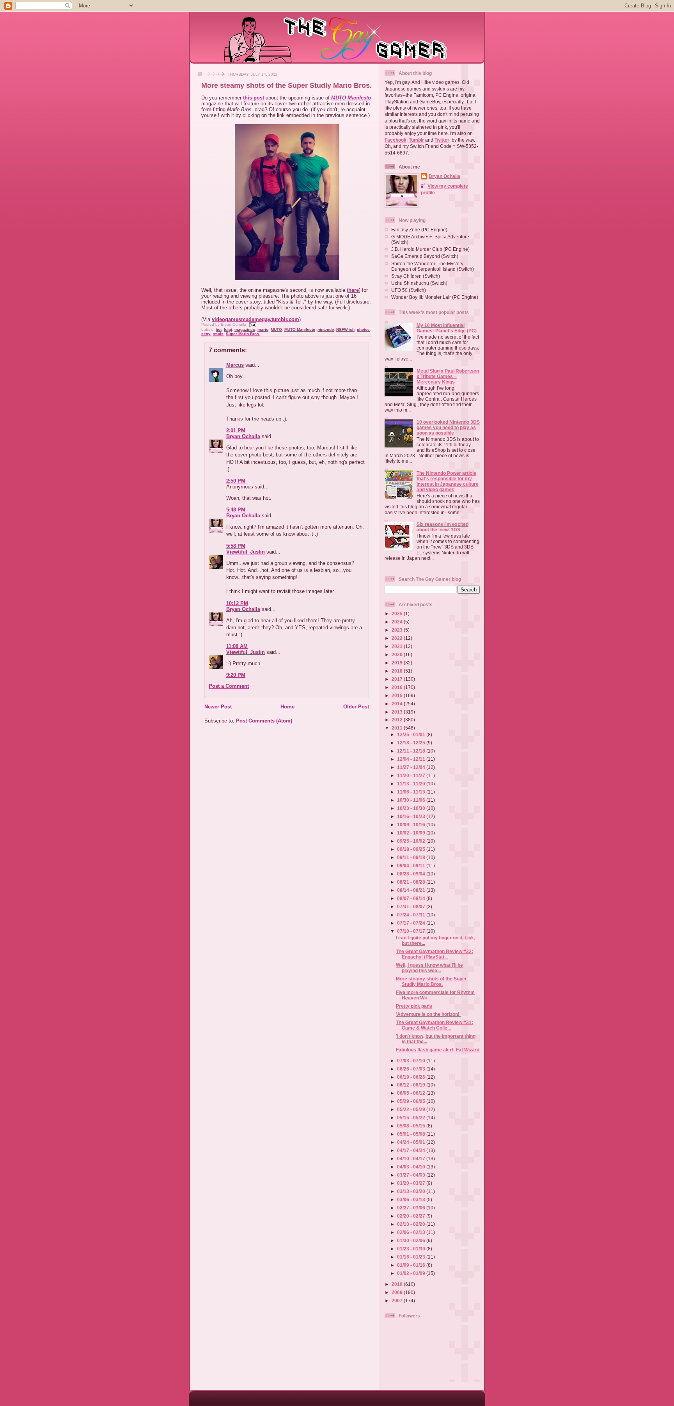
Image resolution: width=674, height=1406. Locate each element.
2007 (398, 1300)
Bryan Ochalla (243, 436)
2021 (398, 646)
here (353, 290)
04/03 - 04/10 (411, 1166)
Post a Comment (229, 686)
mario (262, 329)
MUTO (276, 329)
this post (253, 98)
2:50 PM (235, 481)
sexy (206, 334)
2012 (398, 719)
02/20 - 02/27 (411, 1215)
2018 (398, 670)
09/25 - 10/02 (411, 840)
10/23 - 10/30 (411, 808)
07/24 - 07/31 (411, 914)
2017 (398, 679)
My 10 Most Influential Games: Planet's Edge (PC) (447, 328)
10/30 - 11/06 (411, 799)
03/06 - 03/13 (411, 1199)
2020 (398, 654)
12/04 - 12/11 (411, 759)
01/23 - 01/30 (411, 1248)
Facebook (395, 139)
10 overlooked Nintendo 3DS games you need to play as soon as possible (448, 427)
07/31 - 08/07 (411, 906)
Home (287, 707)
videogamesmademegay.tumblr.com (255, 319)
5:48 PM (235, 510)
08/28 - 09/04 (411, 873)
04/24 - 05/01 (411, 1142)
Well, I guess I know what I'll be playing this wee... (429, 967)
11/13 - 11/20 (411, 783)
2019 (398, 662)
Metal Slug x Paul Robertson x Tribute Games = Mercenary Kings (448, 376)
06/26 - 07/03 (411, 1068)
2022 (398, 638)
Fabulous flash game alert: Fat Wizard (437, 1049)
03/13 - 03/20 (411, 1191)
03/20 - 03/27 (411, 1183)
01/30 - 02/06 (411, 1240)
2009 (398, 1292)
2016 (398, 687)
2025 (398, 613)
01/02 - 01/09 (411, 1273)
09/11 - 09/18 (411, 857)
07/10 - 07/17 (411, 931)
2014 (398, 703)
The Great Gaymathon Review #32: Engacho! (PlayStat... (434, 954)
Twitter (442, 139)
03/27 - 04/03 (411, 1174)
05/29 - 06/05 (411, 1101)
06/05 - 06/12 (411, 1092)
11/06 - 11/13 (411, 791)
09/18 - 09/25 (411, 849)
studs (218, 334)
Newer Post (218, 707)
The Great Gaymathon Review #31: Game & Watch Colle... (434, 1025)
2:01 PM (235, 430)
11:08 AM (237, 646)
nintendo (325, 329)
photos (363, 329)
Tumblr (416, 139)
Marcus (235, 365)
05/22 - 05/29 (411, 1109)
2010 (398, 1284)
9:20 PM (235, 675)
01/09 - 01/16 (411, 1265)
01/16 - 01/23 (411, 1256)
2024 (398, 621)
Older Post (356, 707)
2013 (398, 711)
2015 (398, 695)
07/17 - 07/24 (411, 922)
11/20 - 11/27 (411, 775)
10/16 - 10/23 (411, 816)
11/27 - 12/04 (411, 767)
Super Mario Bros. (243, 334)
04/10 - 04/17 (411, 1158)
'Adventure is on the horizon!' (428, 1014)
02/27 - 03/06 (411, 1207)
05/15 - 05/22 (411, 1117)
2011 (398, 727)
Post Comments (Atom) (264, 721)
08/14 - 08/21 (411, 890)
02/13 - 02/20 (411, 1224)
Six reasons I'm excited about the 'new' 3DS (442, 527)
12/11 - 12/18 (411, 750)
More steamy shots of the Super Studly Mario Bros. (286, 85)
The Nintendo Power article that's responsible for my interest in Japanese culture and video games (448, 481)
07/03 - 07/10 (411, 1060)
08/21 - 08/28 (411, 881)
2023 (398, 629)
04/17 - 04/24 (411, 1150)
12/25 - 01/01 (411, 734)
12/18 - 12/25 (411, 742)
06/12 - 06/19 (411, 1084)
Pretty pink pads (414, 1005)
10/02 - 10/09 (411, 832)
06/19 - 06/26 (411, 1076)
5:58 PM (235, 546)
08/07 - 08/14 (411, 898)
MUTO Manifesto (351, 98)
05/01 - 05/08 (411, 1133)
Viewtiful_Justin (245, 552)
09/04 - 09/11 (411, 865)
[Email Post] (251, 324)
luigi (228, 329)
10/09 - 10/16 (411, 824)
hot (219, 329)
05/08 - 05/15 (411, 1125)
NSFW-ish (345, 329)
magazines (244, 329)
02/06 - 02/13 (411, 1232)
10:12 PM (237, 603)
